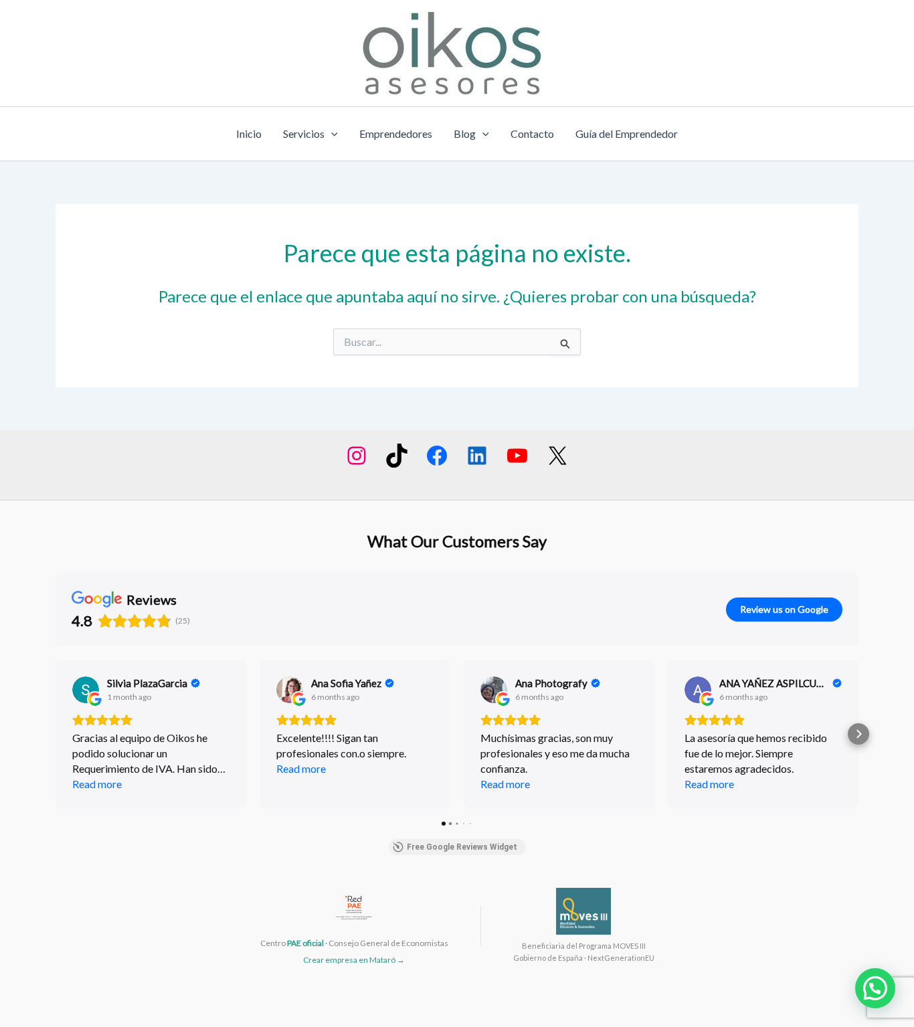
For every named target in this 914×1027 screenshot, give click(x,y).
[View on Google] (85, 689)
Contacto (532, 133)
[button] (55, 734)
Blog (465, 133)
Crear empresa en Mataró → (354, 960)
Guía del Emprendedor (626, 133)
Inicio (249, 133)
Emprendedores (395, 133)
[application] (331, 134)
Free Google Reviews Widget (462, 847)
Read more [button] (97, 783)
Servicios (304, 133)
